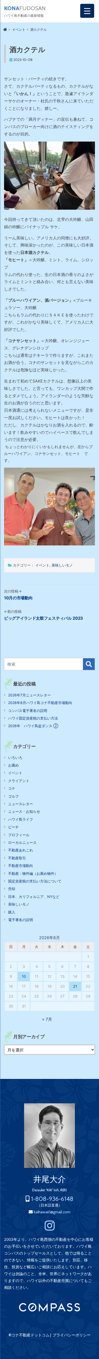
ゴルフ (13, 796)
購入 (11, 912)
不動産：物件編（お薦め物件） (33, 873)
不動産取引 (17, 858)
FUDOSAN (25, 8)
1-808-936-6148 (52, 1198)
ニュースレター (20, 804)
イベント (42, 565)
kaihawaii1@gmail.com (52, 1212)
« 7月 (47, 1019)
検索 (89, 664)
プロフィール (18, 835)
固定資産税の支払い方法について (34, 881)
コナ (11, 788)
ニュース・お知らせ (24, 811)
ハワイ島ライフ (20, 819)
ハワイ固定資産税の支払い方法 (33, 718)
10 (24, 976)
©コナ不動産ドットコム (29, 1335)
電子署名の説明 (20, 920)
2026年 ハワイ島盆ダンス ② (33, 726)
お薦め (13, 765)
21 (75, 986)
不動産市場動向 (20, 865)
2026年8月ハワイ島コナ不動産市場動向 (40, 702)
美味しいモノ (62, 565)
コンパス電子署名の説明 (27, 710)
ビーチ (13, 827)
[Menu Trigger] (87, 11)
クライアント (18, 780)
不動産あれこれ (20, 850)
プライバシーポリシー (72, 1335)
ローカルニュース (22, 842)
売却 (11, 889)
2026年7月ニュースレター (29, 695)
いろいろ (15, 757)
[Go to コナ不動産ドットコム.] (5, 29)
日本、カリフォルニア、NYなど (33, 896)
